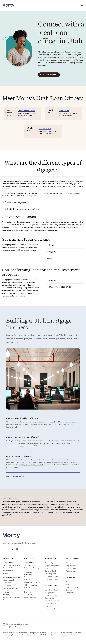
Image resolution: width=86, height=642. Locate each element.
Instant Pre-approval (52, 601)
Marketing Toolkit (51, 574)
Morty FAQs (70, 593)
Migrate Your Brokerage (32, 582)
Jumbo (52, 280)
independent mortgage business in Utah (21, 446)
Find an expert (50, 609)
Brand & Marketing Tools (11, 597)
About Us (69, 582)
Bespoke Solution (30, 597)
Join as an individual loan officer (22, 418)
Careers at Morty (72, 587)
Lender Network (8, 580)
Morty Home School (52, 590)
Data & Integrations (9, 600)
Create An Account (49, 74)
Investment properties (60, 286)
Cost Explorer (49, 598)
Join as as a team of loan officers (22, 437)
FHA (51, 245)
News (68, 585)
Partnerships (70, 571)
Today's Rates (50, 593)
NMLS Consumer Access (65, 633)
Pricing (68, 563)
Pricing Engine (8, 571)
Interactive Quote (51, 595)
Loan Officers (28, 565)
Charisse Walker (45, 129)
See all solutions (15, 477)
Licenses (6, 627)
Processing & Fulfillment (11, 588)
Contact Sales (71, 568)
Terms (12, 627)
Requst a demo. (12, 467)
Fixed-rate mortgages (15, 202)
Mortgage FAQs (50, 603)
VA (50, 258)
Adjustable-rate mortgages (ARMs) (21, 209)
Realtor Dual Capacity (31, 568)
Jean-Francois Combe (26, 111)
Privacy (17, 627)
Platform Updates (51, 563)
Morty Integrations (51, 576)
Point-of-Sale (8, 568)
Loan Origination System (11, 565)
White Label (28, 594)
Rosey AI (6, 573)
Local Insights (49, 606)
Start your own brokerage (19, 456)
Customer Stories (51, 571)
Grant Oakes (64, 111)
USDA (52, 251)
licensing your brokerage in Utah (31, 465)
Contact (69, 590)
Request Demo (71, 566)
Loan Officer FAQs (51, 579)
